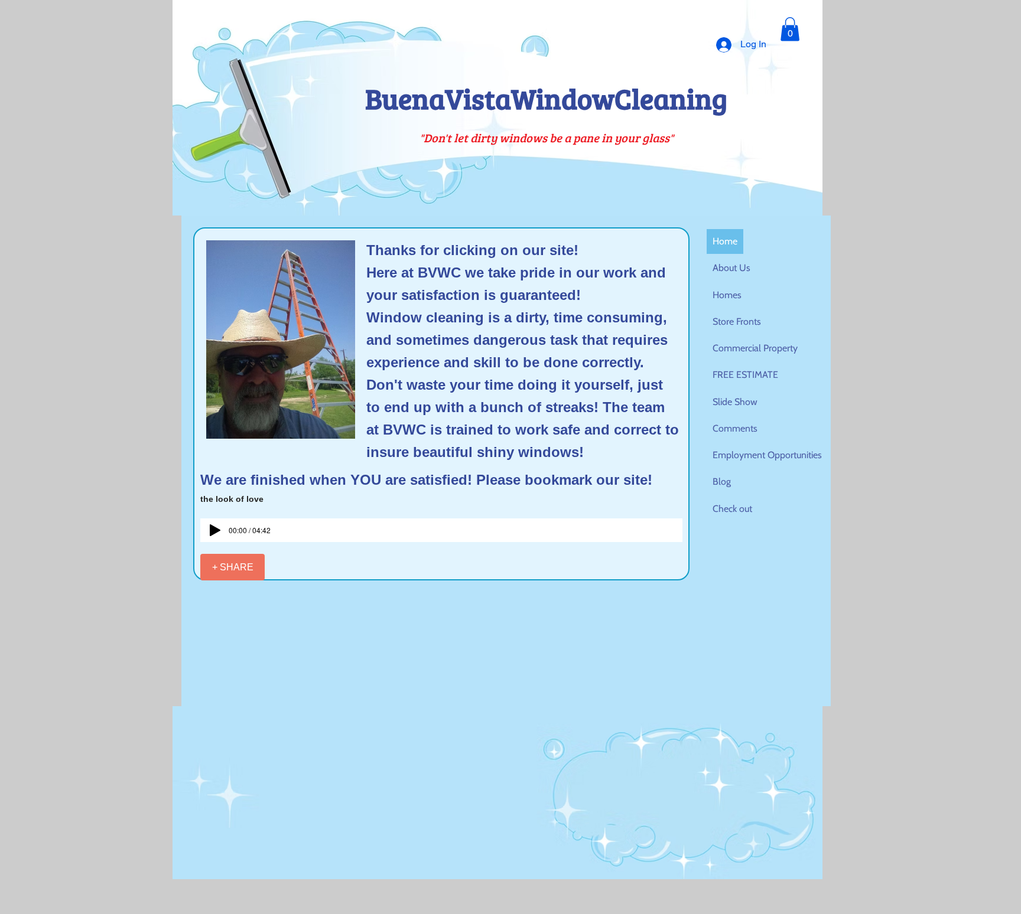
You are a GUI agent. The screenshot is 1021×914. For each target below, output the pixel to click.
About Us (731, 267)
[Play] (215, 530)
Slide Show (735, 401)
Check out (732, 508)
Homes (727, 295)
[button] (790, 29)
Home (725, 241)
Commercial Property (755, 348)
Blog (722, 481)
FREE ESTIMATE (745, 374)
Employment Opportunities (767, 455)
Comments (735, 428)
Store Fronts (737, 321)
